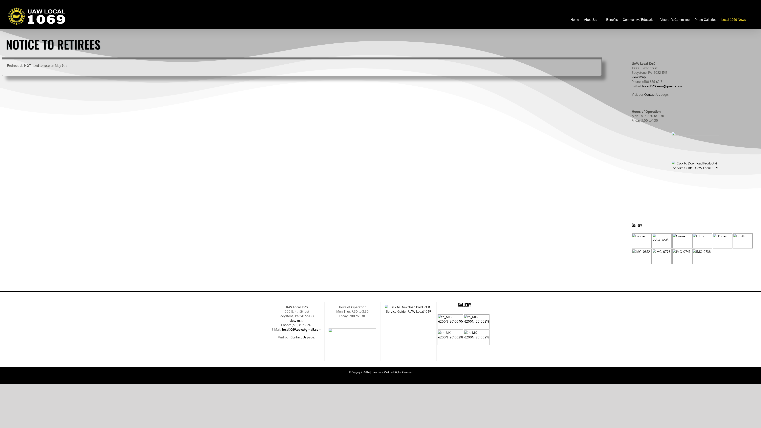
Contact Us (652, 94)
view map (639, 77)
